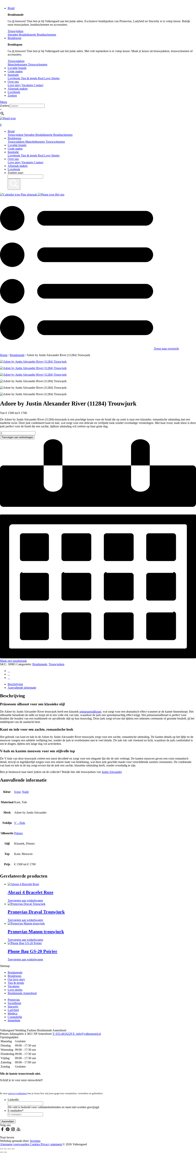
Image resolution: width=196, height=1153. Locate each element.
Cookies (35, 1144)
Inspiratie (13, 74)
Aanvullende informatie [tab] (22, 687)
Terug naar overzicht (166, 348)
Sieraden (29, 134)
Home (3, 355)
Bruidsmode (17, 355)
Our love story (16, 979)
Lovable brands (17, 68)
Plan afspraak (29, 194)
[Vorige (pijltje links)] (1, 1152)
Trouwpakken (16, 141)
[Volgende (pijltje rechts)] (5, 1152)
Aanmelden (8, 1121)
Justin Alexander (112, 772)
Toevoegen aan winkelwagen (17, 437)
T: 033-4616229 (62, 1033)
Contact (38, 85)
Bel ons (59, 194)
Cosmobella (15, 1017)
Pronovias (14, 999)
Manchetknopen (35, 141)
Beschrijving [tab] (15, 684)
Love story (14, 85)
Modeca (12, 1013)
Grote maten (15, 71)
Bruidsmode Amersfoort (22, 993)
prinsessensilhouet (90, 711)
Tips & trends (29, 155)
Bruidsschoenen (63, 134)
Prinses (18, 833)
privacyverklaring (17, 1093)
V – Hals (19, 822)
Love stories (15, 989)
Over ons (13, 81)
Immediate (14, 1020)
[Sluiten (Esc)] (13, 1148)
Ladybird (13, 1010)
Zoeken (12, 95)
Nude (25, 791)
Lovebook (14, 92)
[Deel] (9, 1148)
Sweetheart (14, 1003)
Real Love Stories (49, 155)
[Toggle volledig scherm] (5, 1148)
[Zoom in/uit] (1, 1148)
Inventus (35, 1140)
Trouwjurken (16, 134)
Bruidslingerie (44, 134)
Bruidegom (14, 38)
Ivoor (17, 791)
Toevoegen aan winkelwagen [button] (25, 900)
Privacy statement (52, 1144)
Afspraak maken (18, 88)
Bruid (11, 8)
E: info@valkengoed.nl (87, 1033)
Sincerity (13, 1006)
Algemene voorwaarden (15, 1144)
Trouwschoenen (55, 141)
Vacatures (27, 85)
